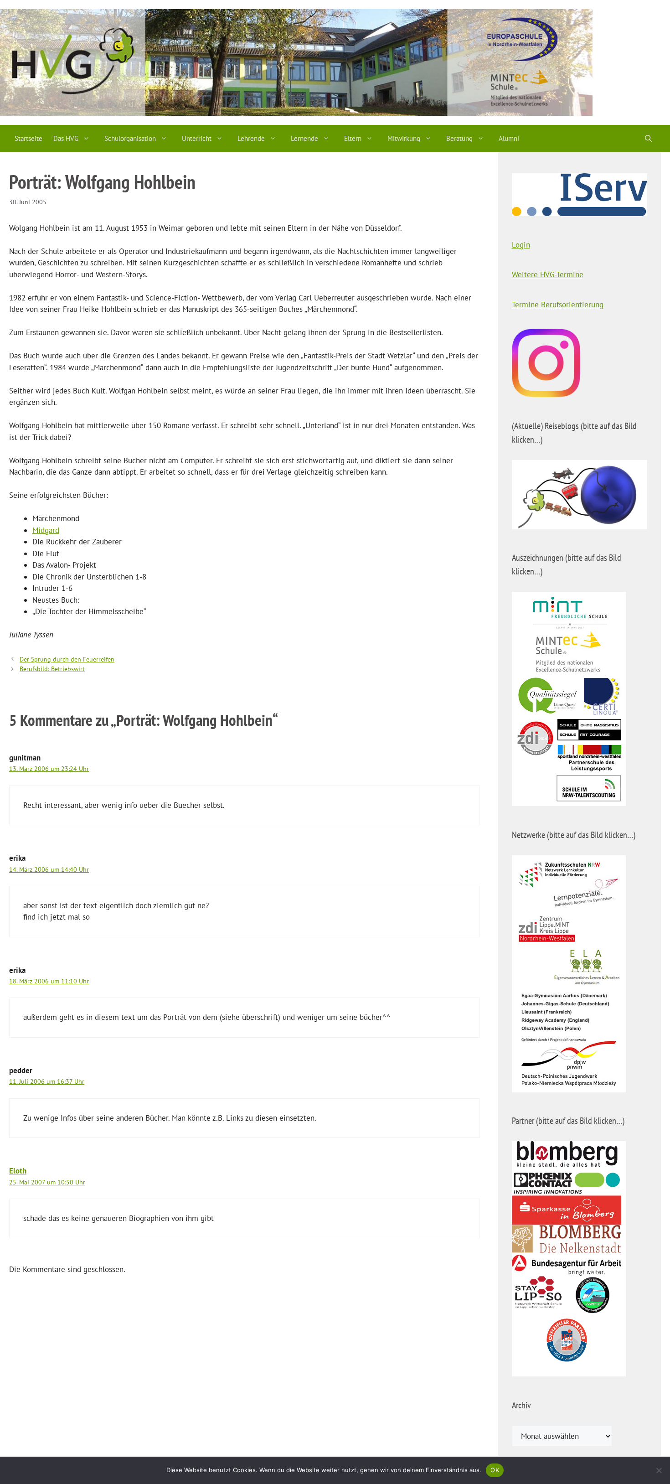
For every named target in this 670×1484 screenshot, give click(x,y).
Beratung (459, 138)
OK (494, 1470)
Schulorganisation (130, 138)
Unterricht (196, 138)
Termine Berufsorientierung (557, 305)
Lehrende (251, 138)
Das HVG (65, 138)
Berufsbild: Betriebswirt (52, 668)
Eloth (17, 1171)
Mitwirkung (403, 138)
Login (521, 245)
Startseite (28, 138)
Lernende (304, 138)
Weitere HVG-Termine (547, 274)
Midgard (45, 530)
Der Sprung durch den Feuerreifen (67, 659)
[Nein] (658, 1470)
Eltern (352, 138)
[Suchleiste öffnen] (648, 138)
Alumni (509, 138)
